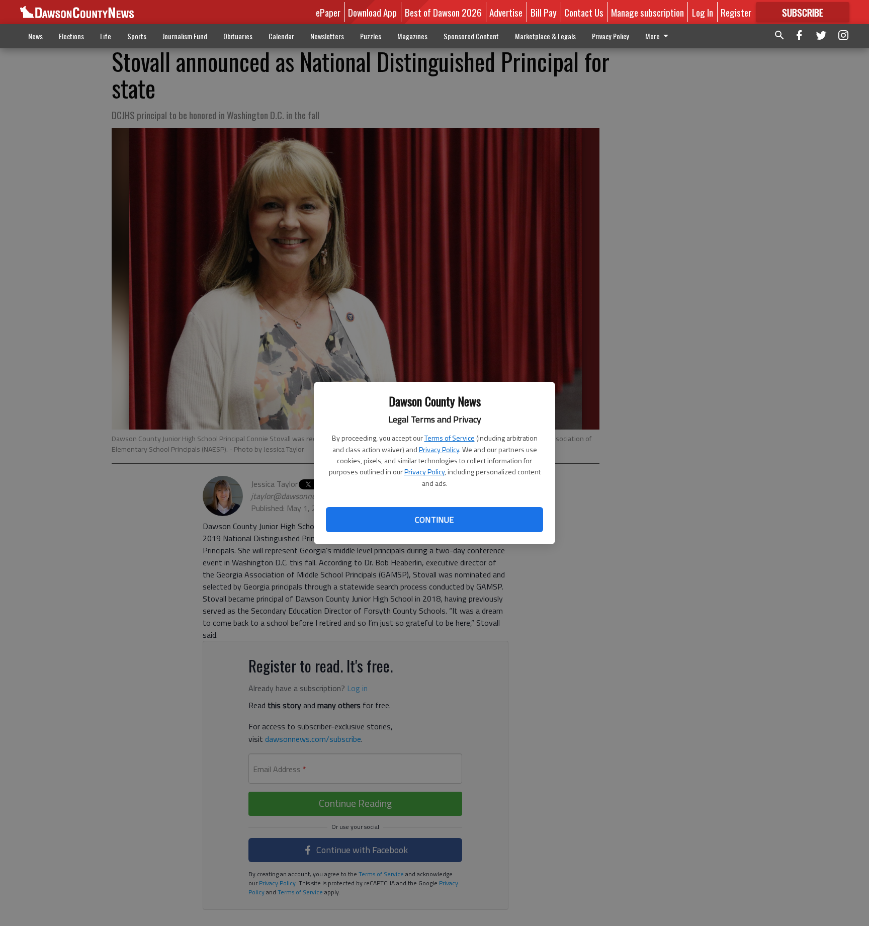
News (35, 36)
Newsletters (327, 36)
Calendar (281, 36)
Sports (136, 36)
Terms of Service (449, 438)
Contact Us (583, 12)
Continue (434, 520)
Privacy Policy (439, 449)
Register (736, 12)
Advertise (506, 12)
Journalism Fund (184, 36)
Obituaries (237, 36)
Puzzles (370, 36)
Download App (372, 12)
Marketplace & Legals (545, 36)
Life (105, 36)
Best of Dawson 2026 (443, 12)
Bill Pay (544, 12)
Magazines (412, 36)
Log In (702, 12)
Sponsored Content (471, 36)
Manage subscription (647, 12)
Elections (71, 36)
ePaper (328, 12)
